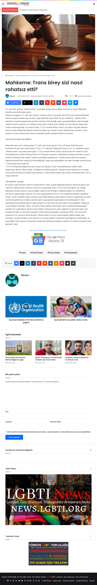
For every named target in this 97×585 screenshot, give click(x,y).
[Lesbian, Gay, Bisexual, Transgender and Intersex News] (48, 524)
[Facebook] (16, 263)
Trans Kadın (54, 252)
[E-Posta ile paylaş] (67, 263)
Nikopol (12, 96)
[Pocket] (64, 102)
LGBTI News (46, 581)
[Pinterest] (47, 102)
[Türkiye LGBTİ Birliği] (18, 4)
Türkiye (18, 75)
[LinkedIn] (36, 102)
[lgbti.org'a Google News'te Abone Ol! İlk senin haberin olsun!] (48, 239)
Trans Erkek (37, 252)
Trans (23, 252)
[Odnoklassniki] (56, 263)
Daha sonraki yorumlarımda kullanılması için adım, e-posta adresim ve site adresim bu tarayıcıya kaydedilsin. (49, 432)
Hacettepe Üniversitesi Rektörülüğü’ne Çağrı (15, 358)
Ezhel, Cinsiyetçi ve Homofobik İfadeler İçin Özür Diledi (48, 358)
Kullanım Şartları (68, 581)
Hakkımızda (57, 581)
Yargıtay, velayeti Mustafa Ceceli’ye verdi (76, 358)
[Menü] (3, 4)
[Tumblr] (41, 102)
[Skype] (70, 102)
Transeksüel (71, 252)
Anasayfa (10, 75)
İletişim (92, 581)
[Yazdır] (73, 263)
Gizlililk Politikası (82, 581)
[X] (22, 263)
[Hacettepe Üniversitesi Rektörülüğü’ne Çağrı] (18, 347)
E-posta (9, 422)
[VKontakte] (58, 102)
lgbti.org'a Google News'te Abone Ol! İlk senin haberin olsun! (48, 230)
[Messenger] (75, 102)
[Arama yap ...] (94, 4)
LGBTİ (53, 577)
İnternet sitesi (55, 422)
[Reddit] (53, 102)
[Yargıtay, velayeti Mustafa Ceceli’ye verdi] (78, 347)
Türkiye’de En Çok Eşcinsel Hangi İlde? (33, 10)
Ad (7, 412)
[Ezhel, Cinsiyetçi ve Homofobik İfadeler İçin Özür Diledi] (48, 347)
